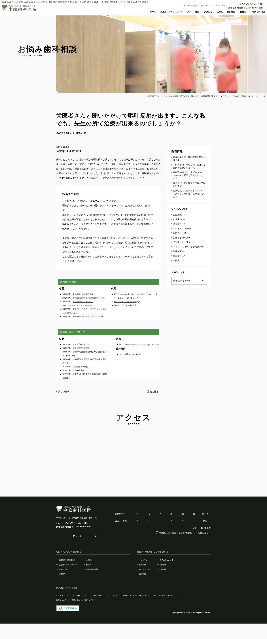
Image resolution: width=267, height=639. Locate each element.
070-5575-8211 (83, 526)
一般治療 (163, 569)
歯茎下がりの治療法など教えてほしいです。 (189, 184)
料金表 (243, 11)
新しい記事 (64, 391)
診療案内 (208, 11)
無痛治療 (81, 133)
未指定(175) (178, 260)
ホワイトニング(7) (182, 228)
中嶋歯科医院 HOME (66, 560)
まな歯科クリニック (80, 595)
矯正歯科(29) (179, 256)
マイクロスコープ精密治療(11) (188, 247)
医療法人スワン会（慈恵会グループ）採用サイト (75, 600)
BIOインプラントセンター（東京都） (77, 305)
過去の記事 (153, 391)
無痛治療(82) (179, 251)
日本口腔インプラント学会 (125, 302)
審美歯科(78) (179, 224)
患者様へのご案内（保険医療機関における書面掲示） (185, 533)
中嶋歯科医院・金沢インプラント (86, 316)
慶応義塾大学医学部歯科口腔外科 (86, 298)
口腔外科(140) (179, 233)
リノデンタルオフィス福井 (116, 595)
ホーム (153, 11)
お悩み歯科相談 (258, 11)
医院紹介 (231, 11)
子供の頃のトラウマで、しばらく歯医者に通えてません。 (189, 166)
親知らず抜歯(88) (181, 237)
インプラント (144, 560)
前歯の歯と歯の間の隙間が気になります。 (189, 158)
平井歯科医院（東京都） (83, 302)
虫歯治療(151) (179, 215)
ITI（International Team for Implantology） (130, 294)
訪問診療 (163, 564)
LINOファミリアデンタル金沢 (164, 595)
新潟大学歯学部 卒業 (81, 348)
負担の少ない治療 (166, 560)
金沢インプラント (63, 595)
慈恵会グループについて (172, 11)
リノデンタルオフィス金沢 (139, 595)
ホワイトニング (145, 569)
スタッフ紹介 (193, 11)
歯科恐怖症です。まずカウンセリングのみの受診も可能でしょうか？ (189, 175)
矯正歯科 (142, 574)
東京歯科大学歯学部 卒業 (83, 294)
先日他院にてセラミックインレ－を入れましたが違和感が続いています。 (189, 193)
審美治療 (142, 564)
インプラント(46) (181, 242)
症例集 (220, 11)
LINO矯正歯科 (97, 595)
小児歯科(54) (179, 219)
